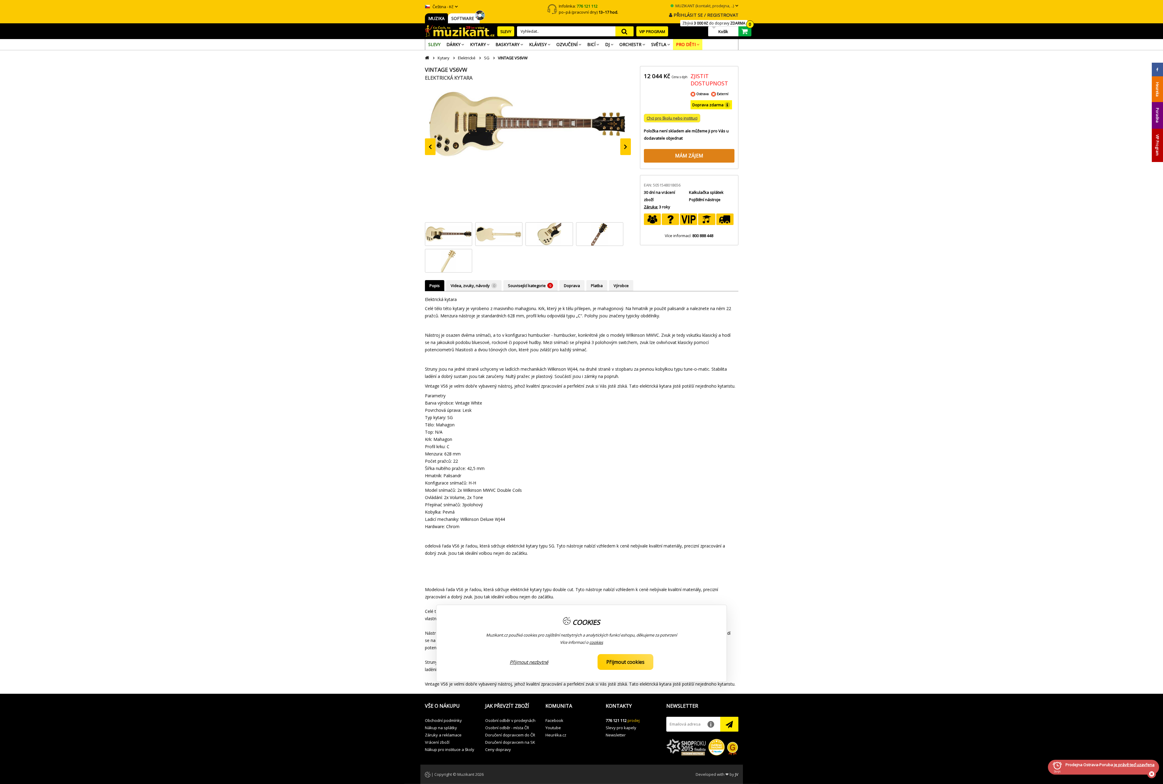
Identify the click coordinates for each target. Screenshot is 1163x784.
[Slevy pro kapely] (652, 219)
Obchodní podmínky (443, 720)
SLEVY (505, 31)
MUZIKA (436, 18)
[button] (450, 706)
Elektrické (466, 58)
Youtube (553, 727)
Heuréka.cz (555, 735)
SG (486, 58)
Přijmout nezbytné (529, 662)
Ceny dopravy (498, 749)
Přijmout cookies (625, 662)
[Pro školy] (706, 219)
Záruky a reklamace (443, 735)
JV (736, 774)
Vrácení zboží (437, 742)
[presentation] (430, 146)
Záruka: (651, 207)
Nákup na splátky (441, 727)
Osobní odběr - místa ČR (507, 727)
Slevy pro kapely (621, 727)
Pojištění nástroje (705, 199)
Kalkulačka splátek (706, 192)
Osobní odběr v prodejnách (510, 720)
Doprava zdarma (708, 105)
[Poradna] (670, 219)
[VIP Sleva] (688, 219)
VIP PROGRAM (652, 31)
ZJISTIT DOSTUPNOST (709, 79)
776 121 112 (616, 720)
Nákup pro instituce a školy (449, 749)
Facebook (554, 720)
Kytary (443, 58)
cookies (596, 642)
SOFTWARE (463, 18)
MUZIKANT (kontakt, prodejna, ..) (704, 5)
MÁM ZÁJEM (689, 155)
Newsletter (616, 735)
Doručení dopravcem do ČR (510, 735)
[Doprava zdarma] (725, 219)
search (624, 31)
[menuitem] (434, 44)
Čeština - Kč (442, 6)
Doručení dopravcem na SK (510, 742)
